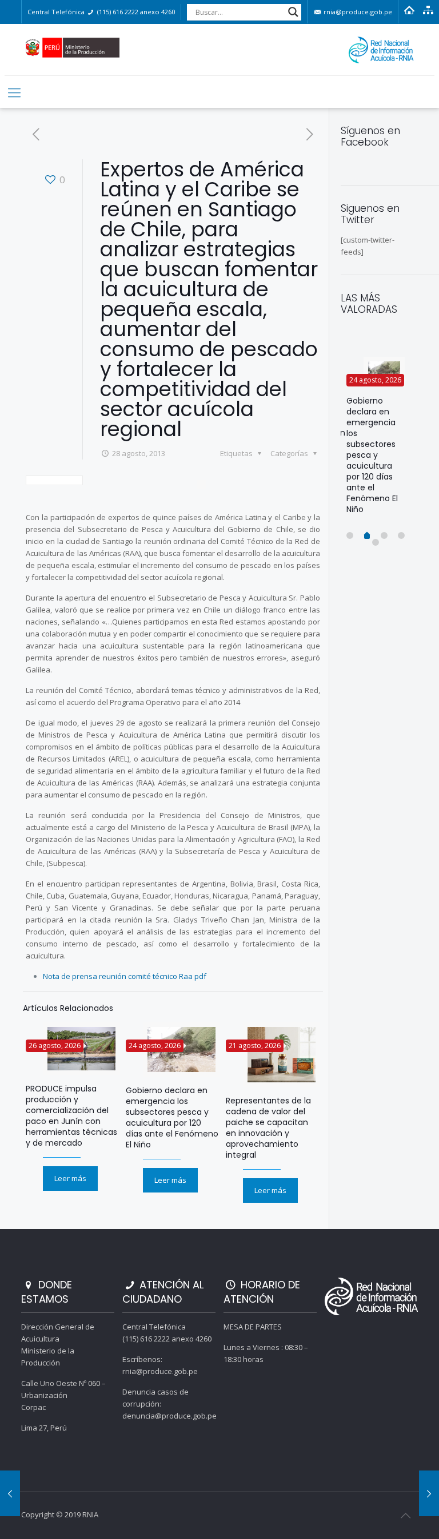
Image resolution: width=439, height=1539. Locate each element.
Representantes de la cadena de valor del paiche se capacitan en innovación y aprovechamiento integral (268, 1128)
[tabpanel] (375, 440)
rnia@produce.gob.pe (357, 11)
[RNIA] (220, 49)
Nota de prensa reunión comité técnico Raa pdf (124, 976)
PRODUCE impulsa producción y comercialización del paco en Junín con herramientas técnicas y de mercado (71, 1116)
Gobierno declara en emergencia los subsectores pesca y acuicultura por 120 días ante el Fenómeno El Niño (172, 1117)
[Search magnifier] (293, 12)
